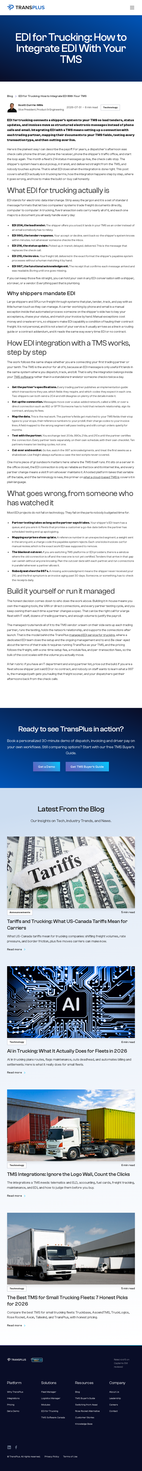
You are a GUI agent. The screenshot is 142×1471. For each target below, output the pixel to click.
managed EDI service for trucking (92, 635)
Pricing (10, 1404)
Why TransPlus (15, 1392)
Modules (45, 1404)
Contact (113, 1411)
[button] (131, 7)
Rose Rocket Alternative (87, 1411)
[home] (26, 8)
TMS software (23, 377)
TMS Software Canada (53, 1417)
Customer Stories (84, 1417)
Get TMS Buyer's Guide (87, 766)
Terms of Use (70, 1456)
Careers (113, 1404)
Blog (77, 1392)
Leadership (115, 1398)
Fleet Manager (48, 1392)
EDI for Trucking (49, 1411)
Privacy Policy (52, 1456)
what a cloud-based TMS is (101, 477)
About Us (114, 1392)
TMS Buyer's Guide (85, 1398)
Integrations (13, 1398)
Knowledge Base (83, 1424)
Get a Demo (46, 766)
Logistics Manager (50, 1398)
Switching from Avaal (86, 1404)
